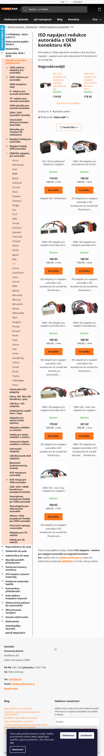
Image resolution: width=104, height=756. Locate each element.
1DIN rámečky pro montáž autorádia (19, 107)
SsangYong (18, 357)
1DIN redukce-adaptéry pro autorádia (17, 70)
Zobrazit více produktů (68, 103)
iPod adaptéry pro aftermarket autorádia (19, 509)
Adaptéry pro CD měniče (18, 534)
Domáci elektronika (17, 617)
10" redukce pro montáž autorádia (19, 100)
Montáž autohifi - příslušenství (15, 561)
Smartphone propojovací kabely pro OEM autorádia (20, 499)
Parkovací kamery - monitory (17, 568)
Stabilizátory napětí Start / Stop (20, 412)
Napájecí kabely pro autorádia (20, 140)
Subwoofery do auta (17, 555)
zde (12, 742)
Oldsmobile (18, 313)
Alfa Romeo (18, 164)
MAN (14, 286)
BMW (15, 173)
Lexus (15, 277)
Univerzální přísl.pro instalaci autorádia (19, 122)
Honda (15, 223)
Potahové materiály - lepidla (17, 583)
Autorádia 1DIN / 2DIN (15, 54)
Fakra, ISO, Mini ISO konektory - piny (20, 398)
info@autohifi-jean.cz (70, 557)
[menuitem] (16, 19)
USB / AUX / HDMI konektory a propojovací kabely (20, 489)
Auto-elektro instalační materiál (16, 597)
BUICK (15, 178)
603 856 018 (15, 679)
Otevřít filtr (69, 127)
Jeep (14, 259)
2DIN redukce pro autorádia (19, 78)
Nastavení (17, 749)
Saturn (15, 344)
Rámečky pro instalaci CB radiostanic (17, 132)
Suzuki (15, 367)
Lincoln (16, 281)
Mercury (16, 299)
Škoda (15, 371)
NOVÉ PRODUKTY (15, 632)
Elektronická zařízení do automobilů (18, 604)
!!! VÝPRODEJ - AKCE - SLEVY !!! (17, 36)
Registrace (92, 2)
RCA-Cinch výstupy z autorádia (20, 527)
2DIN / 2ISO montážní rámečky (20, 114)
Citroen (16, 187)
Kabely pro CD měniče (17, 541)
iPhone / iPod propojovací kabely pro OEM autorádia (20, 518)
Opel (14, 317)
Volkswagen (18, 380)
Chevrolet (17, 236)
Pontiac (16, 326)
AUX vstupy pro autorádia (18, 474)
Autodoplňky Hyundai (13, 627)
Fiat (14, 209)
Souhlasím (86, 735)
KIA (14, 263)
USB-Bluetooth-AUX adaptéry (20, 457)
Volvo (15, 384)
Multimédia (12, 48)
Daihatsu (17, 200)
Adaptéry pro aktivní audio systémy (17, 420)
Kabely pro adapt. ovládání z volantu (20, 436)
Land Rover (18, 272)
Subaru (16, 362)
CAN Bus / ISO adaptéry (17, 405)
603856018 (67, 561)
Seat (14, 349)
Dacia (15, 191)
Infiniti (15, 245)
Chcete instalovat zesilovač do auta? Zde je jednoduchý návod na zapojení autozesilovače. (26, 727)
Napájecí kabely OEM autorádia (18, 147)
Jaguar (15, 254)
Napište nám (11, 688)
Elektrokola (12, 621)
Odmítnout (68, 735)
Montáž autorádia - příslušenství (16, 62)
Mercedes (17, 295)
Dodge (15, 205)
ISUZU (15, 250)
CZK (63, 2)
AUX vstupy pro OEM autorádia (18, 481)
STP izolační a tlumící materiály (17, 575)
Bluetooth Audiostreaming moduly (18, 465)
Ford (14, 214)
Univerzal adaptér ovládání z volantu (20, 443)
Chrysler (16, 241)
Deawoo (16, 196)
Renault (16, 331)
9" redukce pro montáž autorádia (19, 92)
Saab (14, 339)
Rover (15, 335)
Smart (15, 353)
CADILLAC (17, 182)
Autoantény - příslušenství (13, 590)
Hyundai (16, 232)
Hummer (17, 227)
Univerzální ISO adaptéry (18, 390)
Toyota (15, 375)
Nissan (15, 308)
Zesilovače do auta (16, 551)
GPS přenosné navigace (13, 611)
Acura (15, 160)
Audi (14, 169)
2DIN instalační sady (18, 85)
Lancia (15, 268)
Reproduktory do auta (18, 546)
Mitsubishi (17, 304)
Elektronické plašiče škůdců (17, 43)
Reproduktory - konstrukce (18, 708)
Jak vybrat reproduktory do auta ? (21, 718)
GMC (14, 218)
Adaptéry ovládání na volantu (20, 429)
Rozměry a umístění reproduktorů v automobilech (22, 713)
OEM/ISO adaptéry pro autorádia (20, 154)
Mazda (15, 290)
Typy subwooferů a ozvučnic (18, 721)
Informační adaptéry (16, 450)
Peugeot (16, 322)
